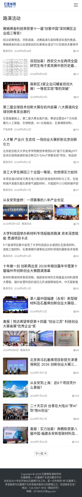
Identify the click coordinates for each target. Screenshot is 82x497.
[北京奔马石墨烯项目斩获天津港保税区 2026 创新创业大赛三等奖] (15, 366)
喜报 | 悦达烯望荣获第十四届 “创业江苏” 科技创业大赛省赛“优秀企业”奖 (40, 324)
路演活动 (8, 50)
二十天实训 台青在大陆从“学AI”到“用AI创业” (53, 408)
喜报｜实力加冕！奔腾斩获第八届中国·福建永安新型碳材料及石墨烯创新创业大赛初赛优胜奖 (54, 431)
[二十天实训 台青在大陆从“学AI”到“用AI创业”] (15, 412)
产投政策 (8, 129)
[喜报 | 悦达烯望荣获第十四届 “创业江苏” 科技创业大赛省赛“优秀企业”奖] (41, 338)
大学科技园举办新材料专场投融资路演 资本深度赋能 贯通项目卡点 (40, 235)
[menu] (76, 5)
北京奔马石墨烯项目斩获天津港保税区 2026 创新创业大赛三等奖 (54, 362)
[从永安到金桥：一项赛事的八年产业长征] (41, 212)
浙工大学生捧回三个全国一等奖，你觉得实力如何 (40, 172)
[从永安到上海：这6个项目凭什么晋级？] (15, 389)
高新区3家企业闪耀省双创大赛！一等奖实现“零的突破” (51, 86)
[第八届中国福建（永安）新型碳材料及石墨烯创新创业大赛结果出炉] (15, 304)
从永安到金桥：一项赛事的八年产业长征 (33, 200)
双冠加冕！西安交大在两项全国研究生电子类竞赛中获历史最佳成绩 (53, 63)
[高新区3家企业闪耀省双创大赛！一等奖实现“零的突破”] (15, 90)
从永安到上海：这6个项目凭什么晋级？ (53, 385)
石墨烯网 (46, 474)
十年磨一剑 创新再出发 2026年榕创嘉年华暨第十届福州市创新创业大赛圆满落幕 (40, 268)
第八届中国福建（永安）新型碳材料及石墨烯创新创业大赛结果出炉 (53, 301)
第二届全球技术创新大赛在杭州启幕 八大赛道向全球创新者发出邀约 (40, 109)
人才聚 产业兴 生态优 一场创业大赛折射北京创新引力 (40, 142)
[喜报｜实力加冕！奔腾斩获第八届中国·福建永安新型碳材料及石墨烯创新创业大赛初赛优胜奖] (15, 435)
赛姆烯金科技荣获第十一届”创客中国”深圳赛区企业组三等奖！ (39, 31)
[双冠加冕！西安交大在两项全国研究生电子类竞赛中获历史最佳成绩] (15, 67)
